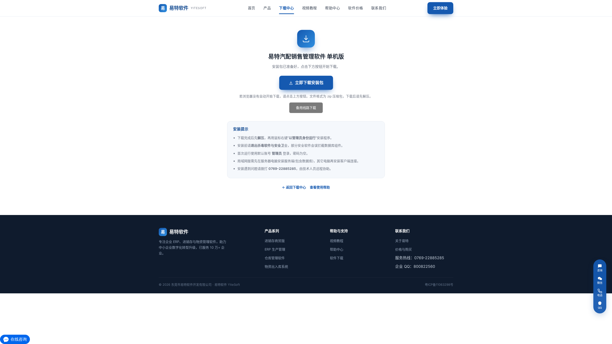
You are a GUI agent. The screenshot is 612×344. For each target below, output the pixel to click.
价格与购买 (403, 249)
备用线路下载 (306, 108)
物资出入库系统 (276, 266)
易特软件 (184, 8)
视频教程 (309, 8)
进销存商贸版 (275, 241)
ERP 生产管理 (275, 249)
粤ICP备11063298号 (439, 284)
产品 (267, 8)
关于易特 (402, 241)
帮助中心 (332, 8)
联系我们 (378, 8)
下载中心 (286, 8)
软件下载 (336, 258)
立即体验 (440, 8)
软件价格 (355, 8)
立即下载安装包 (309, 82)
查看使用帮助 (320, 187)
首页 (251, 8)
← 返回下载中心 (294, 187)
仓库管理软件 (275, 258)
